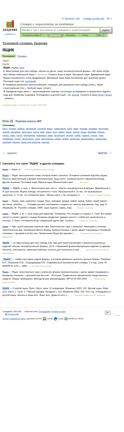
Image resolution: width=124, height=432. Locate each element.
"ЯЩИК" (7, 259)
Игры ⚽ (100, 35)
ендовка (93, 128)
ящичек (45, 142)
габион (21, 128)
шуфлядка (100, 138)
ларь (12, 135)
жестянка (103, 128)
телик (17, 138)
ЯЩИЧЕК (102, 153)
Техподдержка (44, 311)
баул (4, 128)
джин (75, 128)
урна (37, 138)
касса (36, 132)
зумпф (5, 132)
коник (83, 132)
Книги (85, 35)
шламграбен (87, 138)
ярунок (16, 142)
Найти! (105, 30)
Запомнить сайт (72, 18)
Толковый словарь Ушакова (33, 35)
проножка (41, 135)
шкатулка (75, 138)
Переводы (70, 35)
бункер (12, 128)
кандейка (15, 132)
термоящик (28, 138)
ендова (83, 128)
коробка (92, 132)
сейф (77, 135)
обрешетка (29, 135)
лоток (19, 135)
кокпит (76, 132)
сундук (93, 135)
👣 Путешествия (12, 314)
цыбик (65, 138)
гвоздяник (31, 128)
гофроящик (60, 128)
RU (108, 18)
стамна (85, 135)
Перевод (22, 56)
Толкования (54, 35)
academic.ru (10, 34)
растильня (59, 135)
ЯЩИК (5, 188)
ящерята (12, 153)
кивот (49, 132)
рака (50, 135)
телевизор (7, 138)
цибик (58, 138)
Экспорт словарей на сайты (13, 319)
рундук (69, 135)
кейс (42, 132)
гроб (69, 128)
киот (55, 132)
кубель (100, 132)
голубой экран (44, 128)
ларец (5, 135)
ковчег (61, 132)
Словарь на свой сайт (93, 18)
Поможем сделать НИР (28, 121)
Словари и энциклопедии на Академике (47, 24)
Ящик (5, 175)
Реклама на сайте (58, 311)
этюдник (6, 142)
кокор (69, 132)
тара (101, 135)
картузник (27, 132)
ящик (5, 169)
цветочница (47, 138)
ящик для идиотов (30, 142)
